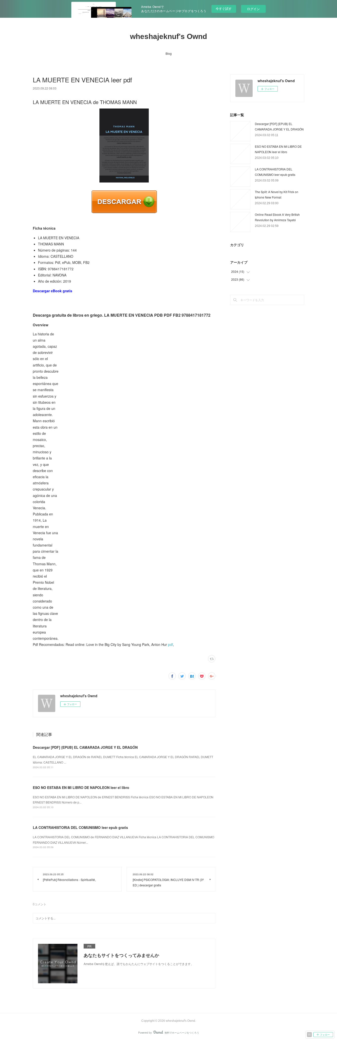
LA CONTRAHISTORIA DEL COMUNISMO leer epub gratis (80, 827)
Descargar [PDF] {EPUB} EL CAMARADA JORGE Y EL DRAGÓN (85, 747)
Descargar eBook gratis (52, 290)
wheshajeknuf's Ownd (168, 36)
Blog (169, 53)
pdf (170, 644)
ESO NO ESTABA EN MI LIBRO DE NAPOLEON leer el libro (81, 787)
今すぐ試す (224, 8)
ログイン (253, 8)
